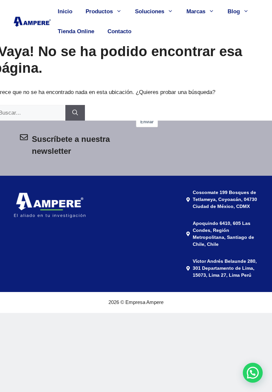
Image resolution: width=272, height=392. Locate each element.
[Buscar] (75, 113)
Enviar (147, 121)
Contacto (119, 31)
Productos (99, 11)
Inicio (65, 11)
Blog (234, 11)
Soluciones (149, 11)
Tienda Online (76, 31)
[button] (251, 308)
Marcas (195, 11)
